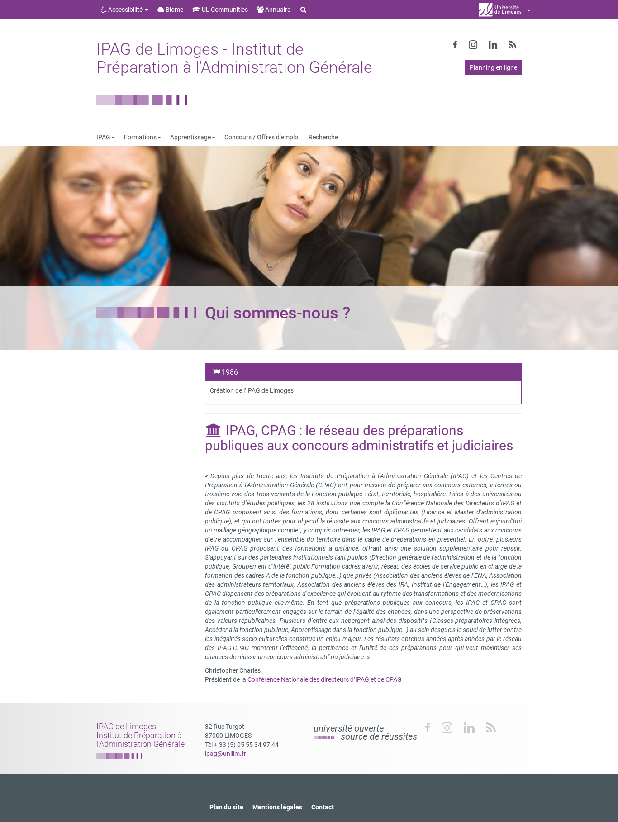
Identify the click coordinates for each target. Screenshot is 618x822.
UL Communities (224, 9)
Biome (173, 9)
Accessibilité (125, 9)
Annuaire (277, 9)
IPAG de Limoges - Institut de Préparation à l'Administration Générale (234, 58)
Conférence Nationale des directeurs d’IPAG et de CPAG (324, 679)
